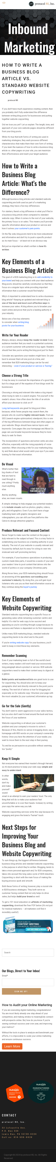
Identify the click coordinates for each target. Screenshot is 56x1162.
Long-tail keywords (11, 408)
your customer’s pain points (27, 228)
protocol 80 (13, 100)
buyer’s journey (30, 587)
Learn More (12, 1046)
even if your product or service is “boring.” (33, 366)
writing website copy (19, 642)
